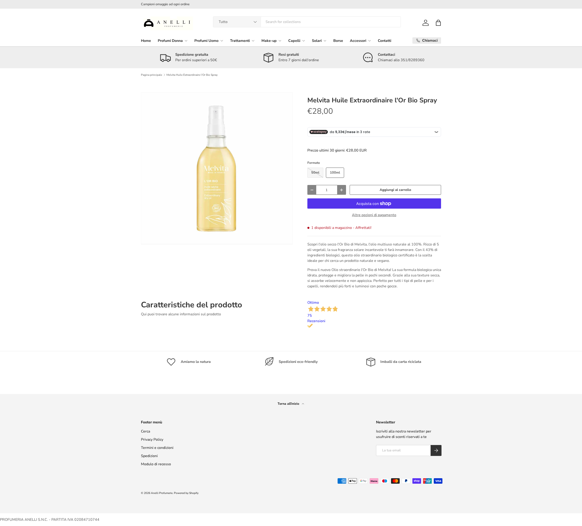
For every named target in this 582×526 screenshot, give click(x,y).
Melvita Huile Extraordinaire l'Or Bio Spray (192, 74)
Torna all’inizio (289, 404)
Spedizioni (149, 455)
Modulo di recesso (156, 464)
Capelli (294, 40)
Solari (317, 40)
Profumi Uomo (206, 40)
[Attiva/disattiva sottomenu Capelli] (303, 40)
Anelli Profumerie (162, 493)
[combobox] (307, 22)
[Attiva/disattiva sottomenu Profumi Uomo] (221, 40)
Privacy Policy (152, 439)
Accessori (358, 40)
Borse (338, 40)
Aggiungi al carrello (395, 189)
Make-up (269, 40)
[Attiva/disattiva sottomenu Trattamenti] (253, 40)
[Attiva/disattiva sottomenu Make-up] (280, 40)
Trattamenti (240, 40)
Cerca (145, 431)
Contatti (384, 40)
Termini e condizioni (157, 447)
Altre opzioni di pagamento (374, 214)
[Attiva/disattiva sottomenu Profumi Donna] (186, 40)
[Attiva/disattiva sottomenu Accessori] (369, 40)
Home (146, 40)
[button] (438, 23)
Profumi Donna (170, 40)
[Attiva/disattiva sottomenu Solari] (325, 40)
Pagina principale (151, 74)
